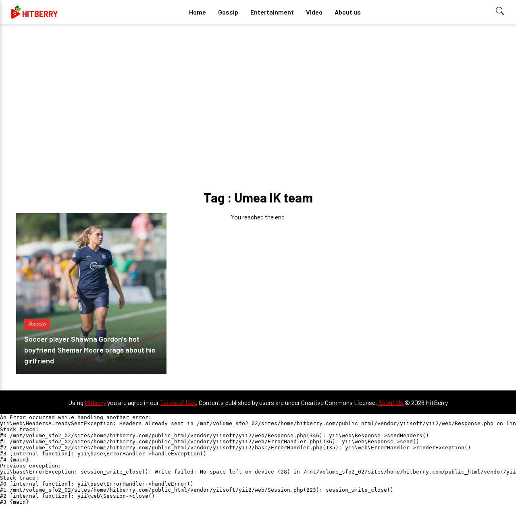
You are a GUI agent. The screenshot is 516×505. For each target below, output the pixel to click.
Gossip (228, 12)
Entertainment (272, 12)
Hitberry (95, 402)
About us (348, 12)
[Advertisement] (258, 92)
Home (197, 12)
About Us (391, 402)
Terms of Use (178, 402)
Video (314, 12)
